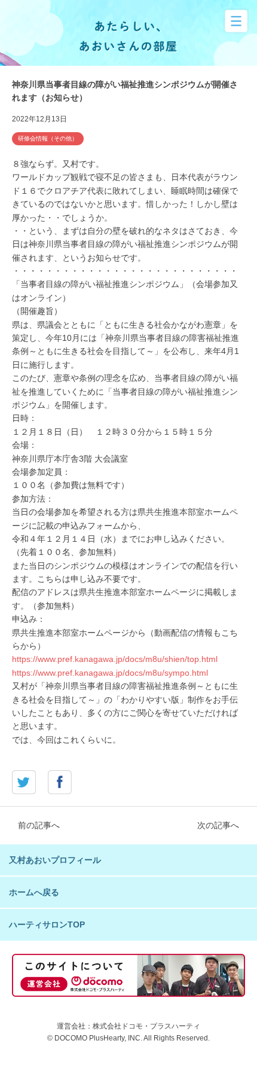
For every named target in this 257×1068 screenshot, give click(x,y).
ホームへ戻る (34, 892)
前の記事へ (39, 825)
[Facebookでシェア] (60, 787)
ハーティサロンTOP (47, 924)
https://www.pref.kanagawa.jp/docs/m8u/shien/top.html (115, 659)
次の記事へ (218, 825)
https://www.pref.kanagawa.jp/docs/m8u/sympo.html (110, 673)
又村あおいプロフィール (55, 860)
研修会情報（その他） (48, 138)
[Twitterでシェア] (24, 787)
